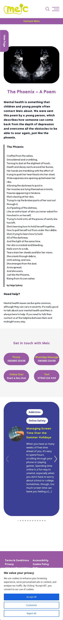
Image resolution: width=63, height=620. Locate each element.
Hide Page (4, 41)
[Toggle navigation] (55, 9)
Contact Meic (31, 21)
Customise (31, 605)
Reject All (31, 613)
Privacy (9, 564)
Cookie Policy (41, 564)
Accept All (31, 596)
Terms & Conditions (17, 560)
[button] (56, 459)
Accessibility (40, 560)
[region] (31, 594)
